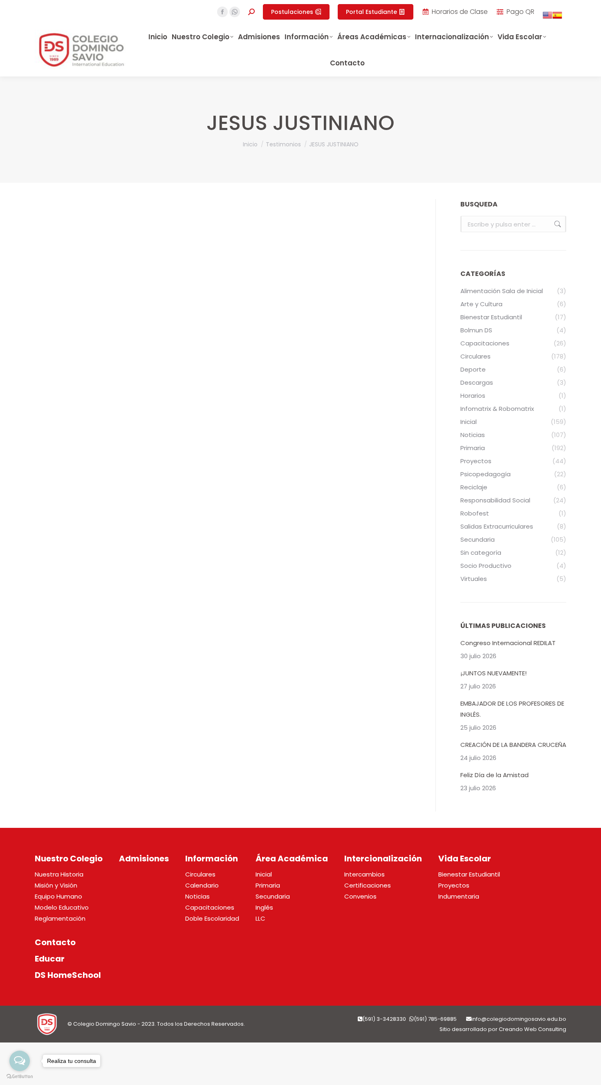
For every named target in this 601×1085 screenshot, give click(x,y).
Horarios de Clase (460, 11)
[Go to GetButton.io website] (20, 1076)
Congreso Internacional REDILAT (508, 643)
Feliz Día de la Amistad (494, 775)
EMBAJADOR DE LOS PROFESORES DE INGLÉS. (512, 709)
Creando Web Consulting (532, 1029)
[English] (547, 17)
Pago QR (520, 11)
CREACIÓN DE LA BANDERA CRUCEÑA (513, 744)
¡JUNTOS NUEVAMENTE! (493, 673)
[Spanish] (557, 17)
